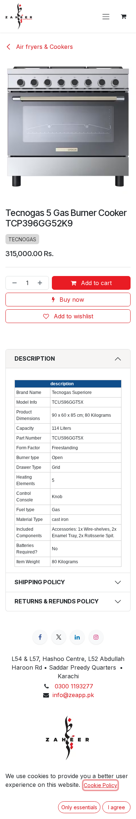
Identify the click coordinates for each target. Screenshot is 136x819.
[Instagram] (96, 637)
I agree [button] (116, 807)
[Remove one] (13, 282)
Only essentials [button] (79, 807)
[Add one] (41, 282)
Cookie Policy (100, 785)
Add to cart (95, 283)
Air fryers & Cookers (43, 46)
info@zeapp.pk (73, 695)
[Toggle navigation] (106, 16)
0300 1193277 (74, 686)
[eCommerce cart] (123, 16)
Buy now (71, 299)
